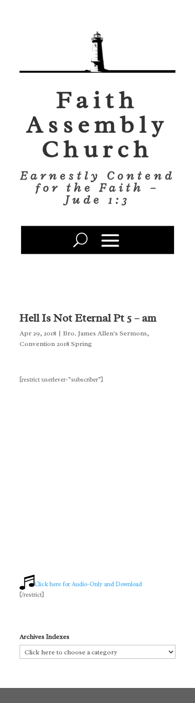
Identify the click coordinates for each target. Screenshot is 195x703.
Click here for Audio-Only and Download (88, 584)
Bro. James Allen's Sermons (105, 333)
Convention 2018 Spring (56, 343)
